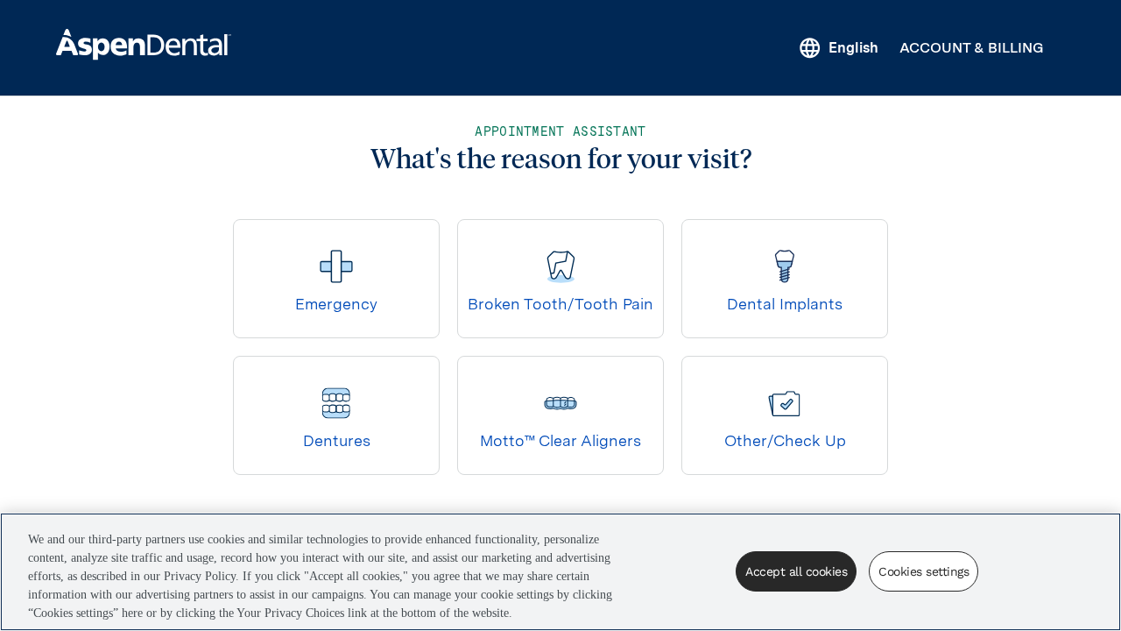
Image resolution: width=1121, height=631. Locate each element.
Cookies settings (923, 571)
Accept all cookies (796, 571)
